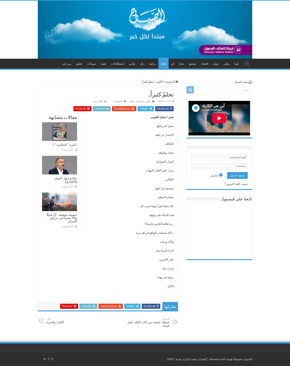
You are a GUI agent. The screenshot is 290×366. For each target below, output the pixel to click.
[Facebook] (48, 359)
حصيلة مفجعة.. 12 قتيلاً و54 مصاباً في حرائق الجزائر (62, 218)
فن (172, 63)
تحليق (79, 63)
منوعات (91, 63)
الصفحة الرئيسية (246, 63)
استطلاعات (117, 63)
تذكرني (215, 175)
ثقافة (163, 63)
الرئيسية (170, 81)
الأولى (159, 81)
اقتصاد (204, 63)
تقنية (103, 63)
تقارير (132, 63)
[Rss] (52, 359)
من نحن (66, 63)
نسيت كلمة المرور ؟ (236, 183)
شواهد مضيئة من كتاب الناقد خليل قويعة (148, 322)
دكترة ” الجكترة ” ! (65, 144)
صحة (181, 63)
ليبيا (236, 63)
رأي (142, 63)
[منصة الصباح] (145, 30)
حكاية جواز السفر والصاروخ (65, 179)
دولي (216, 63)
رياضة (152, 63)
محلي (226, 63)
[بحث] (190, 89)
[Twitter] (44, 359)
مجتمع (192, 63)
